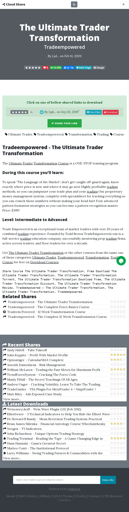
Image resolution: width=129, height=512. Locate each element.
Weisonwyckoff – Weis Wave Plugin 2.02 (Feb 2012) (43, 409)
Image (100, 67)
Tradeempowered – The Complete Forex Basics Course (48, 307)
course (32, 172)
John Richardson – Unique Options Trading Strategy (45, 434)
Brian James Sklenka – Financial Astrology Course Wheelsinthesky (55, 424)
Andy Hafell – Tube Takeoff (26, 350)
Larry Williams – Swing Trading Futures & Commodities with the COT (53, 453)
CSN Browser (113, 496)
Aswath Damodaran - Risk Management (36, 365)
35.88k (57, 67)
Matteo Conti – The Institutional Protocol (37, 448)
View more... (12, 399)
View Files (94, 112)
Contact (95, 496)
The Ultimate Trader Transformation (36, 253)
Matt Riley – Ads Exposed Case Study (34, 394)
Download (111, 112)
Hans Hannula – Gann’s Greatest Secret (36, 443)
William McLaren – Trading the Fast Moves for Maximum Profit (53, 370)
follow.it (74, 489)
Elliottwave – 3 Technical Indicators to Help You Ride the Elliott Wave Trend (56, 414)
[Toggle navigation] (123, 4)
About (10, 496)
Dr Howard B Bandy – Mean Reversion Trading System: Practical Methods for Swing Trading (52, 419)
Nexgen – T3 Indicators (24, 429)
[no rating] (33, 67)
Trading (103, 134)
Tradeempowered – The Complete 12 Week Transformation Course (56, 317)
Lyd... (55, 56)
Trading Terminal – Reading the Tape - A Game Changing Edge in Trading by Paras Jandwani (53, 438)
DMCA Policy (27, 496)
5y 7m (70, 67)
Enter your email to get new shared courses (40, 479)
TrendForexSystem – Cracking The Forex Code (41, 375)
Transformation (80, 134)
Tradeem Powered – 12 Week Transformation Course (46, 312)
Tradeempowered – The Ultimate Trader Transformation (49, 302)
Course (118, 134)
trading (112, 187)
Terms (68, 496)
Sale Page (85, 67)
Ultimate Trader (20, 134)
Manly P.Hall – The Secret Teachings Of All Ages (42, 379)
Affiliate (45, 496)
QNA (57, 496)
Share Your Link (66, 123)
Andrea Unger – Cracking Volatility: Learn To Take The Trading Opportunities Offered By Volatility (51, 384)
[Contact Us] (121, 260)
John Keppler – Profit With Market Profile (37, 355)
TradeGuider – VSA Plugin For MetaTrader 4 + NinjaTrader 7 (51, 389)
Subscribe (108, 479)
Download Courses (44, 262)
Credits (80, 496)
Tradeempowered (64, 47)
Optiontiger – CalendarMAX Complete (35, 360)
